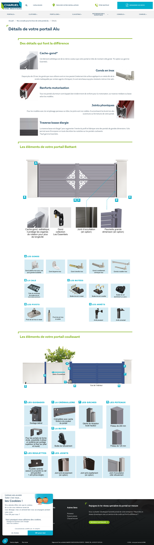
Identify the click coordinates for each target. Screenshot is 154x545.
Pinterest (70, 514)
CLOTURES (32, 14)
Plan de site (25, 542)
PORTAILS (10, 14)
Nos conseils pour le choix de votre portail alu (33, 21)
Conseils (120, 14)
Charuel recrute (72, 518)
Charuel (142, 14)
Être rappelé (104, 5)
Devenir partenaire (98, 522)
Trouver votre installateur (67, 5)
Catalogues (37, 5)
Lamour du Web (141, 542)
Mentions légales (14, 542)
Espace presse (72, 516)
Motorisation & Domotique (98, 14)
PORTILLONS (54, 14)
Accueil (11, 21)
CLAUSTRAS (76, 14)
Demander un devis (137, 5)
